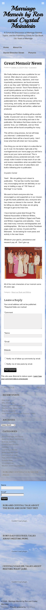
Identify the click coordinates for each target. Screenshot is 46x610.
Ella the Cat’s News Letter (12, 408)
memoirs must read (9, 455)
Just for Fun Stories (9, 449)
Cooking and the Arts (10, 444)
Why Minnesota (8, 402)
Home (6, 47)
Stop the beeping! (9, 410)
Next (41, 387)
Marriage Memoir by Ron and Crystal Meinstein (23, 17)
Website (7, 350)
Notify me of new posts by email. (20, 364)
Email (6, 341)
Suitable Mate (7, 460)
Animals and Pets (9, 441)
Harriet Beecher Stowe (13, 52)
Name (7, 333)
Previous (7, 387)
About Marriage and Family (12, 436)
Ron (26, 67)
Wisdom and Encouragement (13, 465)
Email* (3, 492)
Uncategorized (7, 463)
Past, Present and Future (12, 457)
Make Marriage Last (10, 452)
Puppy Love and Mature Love (13, 405)
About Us (17, 47)
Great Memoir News (23, 63)
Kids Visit (5, 400)
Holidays (5, 447)
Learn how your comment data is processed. (21, 377)
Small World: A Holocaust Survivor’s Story (19, 413)
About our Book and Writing (21, 292)
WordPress (30, 607)
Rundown (5, 607)
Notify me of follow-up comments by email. (24, 358)
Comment (8, 312)
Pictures (32, 52)
